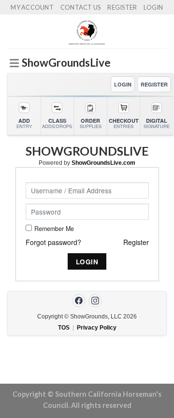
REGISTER (154, 84)
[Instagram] (95, 300)
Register (122, 7)
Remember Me (54, 228)
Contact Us (80, 7)
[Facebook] (78, 300)
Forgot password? (53, 242)
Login (153, 7)
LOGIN (122, 84)
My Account (32, 7)
